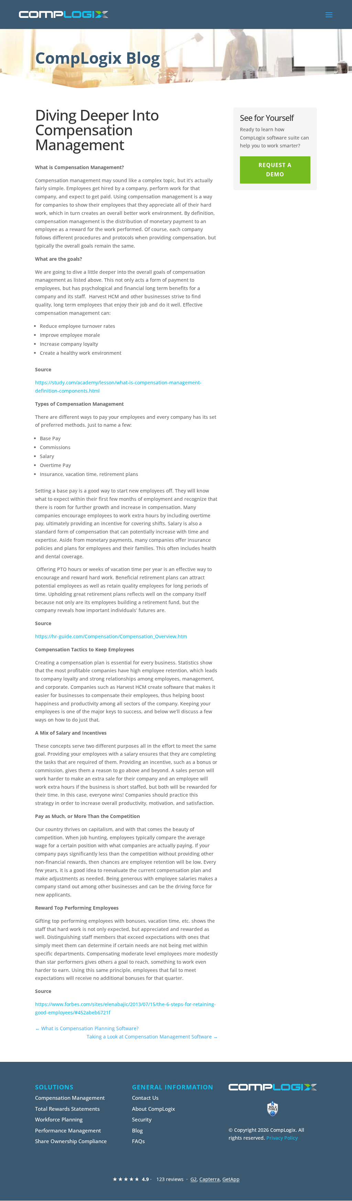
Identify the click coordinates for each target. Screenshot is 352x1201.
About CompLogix (153, 1108)
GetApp (231, 1179)
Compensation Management (70, 1097)
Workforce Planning (58, 1119)
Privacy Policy (282, 1138)
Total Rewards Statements (67, 1108)
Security (142, 1119)
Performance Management (68, 1130)
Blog (137, 1130)
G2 (193, 1179)
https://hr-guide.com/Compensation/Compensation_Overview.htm (111, 636)
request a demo (275, 169)
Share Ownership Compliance (71, 1141)
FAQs (138, 1141)
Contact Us (145, 1097)
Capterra (209, 1179)
